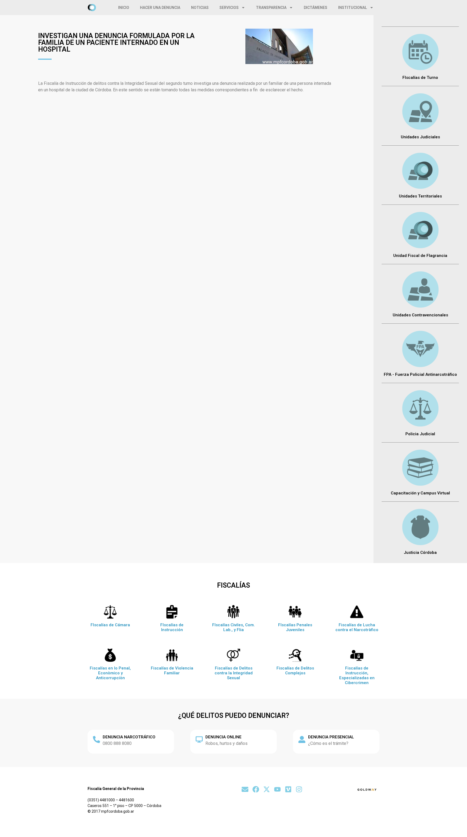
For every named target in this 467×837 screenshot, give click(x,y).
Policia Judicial (420, 433)
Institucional (352, 7)
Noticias (200, 7)
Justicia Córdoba (420, 552)
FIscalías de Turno (420, 77)
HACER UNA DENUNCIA (160, 7)
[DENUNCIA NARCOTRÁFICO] (96, 739)
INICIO (123, 7)
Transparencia (271, 7)
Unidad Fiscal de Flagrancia (420, 255)
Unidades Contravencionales (420, 315)
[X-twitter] (266, 789)
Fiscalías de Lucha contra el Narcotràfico (356, 627)
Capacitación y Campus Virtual (420, 493)
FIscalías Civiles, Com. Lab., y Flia (233, 627)
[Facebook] (255, 789)
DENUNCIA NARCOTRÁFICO (129, 737)
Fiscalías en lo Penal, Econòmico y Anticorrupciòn (110, 673)
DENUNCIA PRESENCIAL (331, 737)
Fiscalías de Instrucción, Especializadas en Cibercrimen (357, 675)
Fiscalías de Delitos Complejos (295, 670)
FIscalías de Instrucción (172, 627)
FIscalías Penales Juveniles (295, 627)
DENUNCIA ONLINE (223, 737)
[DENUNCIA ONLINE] (199, 739)
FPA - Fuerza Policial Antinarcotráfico (420, 374)
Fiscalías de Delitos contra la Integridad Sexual (234, 673)
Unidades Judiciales (420, 137)
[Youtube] (277, 789)
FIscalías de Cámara (110, 624)
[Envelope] (245, 789)
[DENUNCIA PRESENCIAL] (301, 739)
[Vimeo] (288, 789)
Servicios (229, 7)
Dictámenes (315, 7)
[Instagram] (299, 789)
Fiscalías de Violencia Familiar (172, 670)
